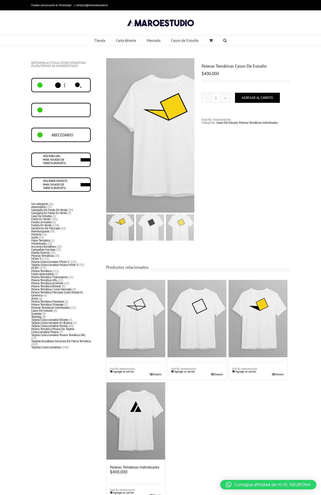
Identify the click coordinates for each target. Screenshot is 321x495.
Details (157, 374)
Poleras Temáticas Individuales (258, 123)
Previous (109, 135)
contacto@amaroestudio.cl (92, 5)
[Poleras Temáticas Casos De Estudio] (135, 307)
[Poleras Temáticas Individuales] (135, 421)
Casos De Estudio (227, 123)
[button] (268, 484)
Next (191, 135)
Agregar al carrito (257, 98)
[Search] (225, 40)
